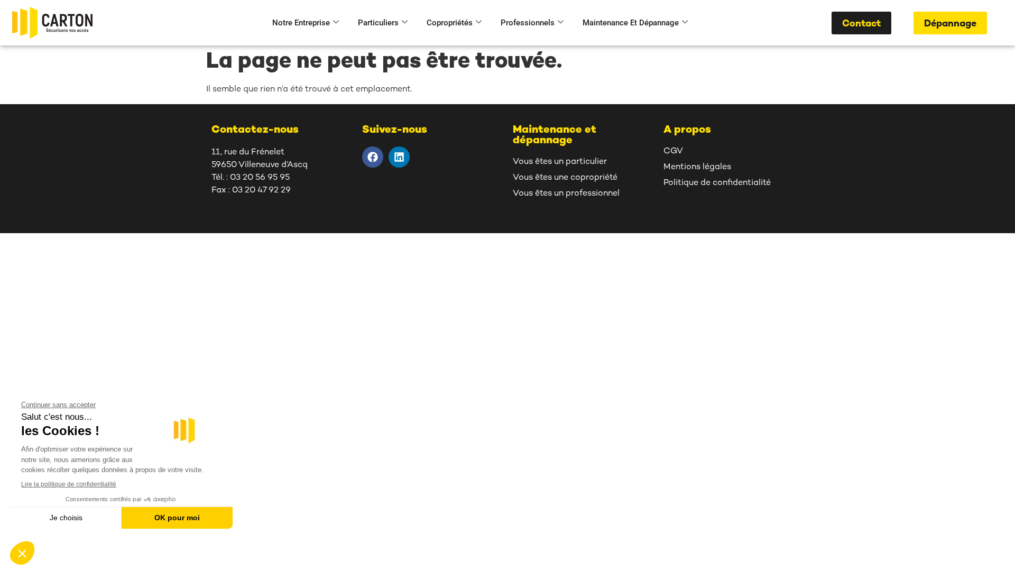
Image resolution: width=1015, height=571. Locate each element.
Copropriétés (450, 22)
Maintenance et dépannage (631, 22)
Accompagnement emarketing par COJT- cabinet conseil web (508, 221)
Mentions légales (697, 167)
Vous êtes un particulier (560, 162)
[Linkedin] (399, 157)
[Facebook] (372, 157)
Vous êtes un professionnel (566, 193)
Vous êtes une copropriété (565, 177)
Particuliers (378, 22)
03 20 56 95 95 (260, 177)
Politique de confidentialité (717, 183)
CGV (673, 151)
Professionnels (528, 22)
